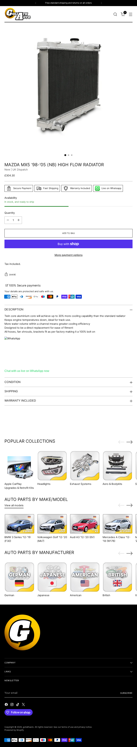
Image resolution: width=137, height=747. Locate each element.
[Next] (101, 3)
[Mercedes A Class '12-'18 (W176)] (117, 524)
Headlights (43, 484)
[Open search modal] (115, 14)
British (106, 595)
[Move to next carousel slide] (129, 425)
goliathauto (28, 727)
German (9, 595)
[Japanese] (52, 577)
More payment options (69, 255)
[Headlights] (52, 466)
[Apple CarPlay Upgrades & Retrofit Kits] (19, 466)
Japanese (43, 595)
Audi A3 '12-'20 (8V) (82, 537)
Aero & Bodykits (112, 484)
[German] (19, 577)
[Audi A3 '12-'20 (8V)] (85, 524)
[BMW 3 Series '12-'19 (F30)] (19, 524)
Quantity (9, 212)
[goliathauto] (17, 14)
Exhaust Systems (80, 484)
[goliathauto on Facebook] (6, 705)
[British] (117, 577)
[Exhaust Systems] (85, 466)
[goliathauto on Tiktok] (18, 705)
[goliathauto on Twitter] (24, 705)
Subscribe (126, 693)
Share (12, 274)
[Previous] (36, 3)
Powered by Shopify (14, 730)
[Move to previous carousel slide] (121, 425)
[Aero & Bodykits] (117, 466)
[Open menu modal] (130, 14)
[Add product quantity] (18, 220)
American (76, 595)
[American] (85, 577)
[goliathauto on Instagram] (12, 705)
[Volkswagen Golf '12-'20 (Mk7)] (52, 524)
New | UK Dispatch (16, 169)
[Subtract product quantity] (8, 220)
